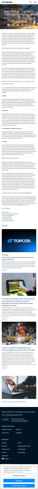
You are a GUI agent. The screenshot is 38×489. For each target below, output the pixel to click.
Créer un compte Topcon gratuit (19, 420)
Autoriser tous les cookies (18, 485)
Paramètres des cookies (19, 475)
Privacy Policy (19, 472)
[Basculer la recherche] (31, 2)
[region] (19, 476)
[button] (8, 25)
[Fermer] (35, 467)
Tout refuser (19, 480)
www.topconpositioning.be (8, 220)
